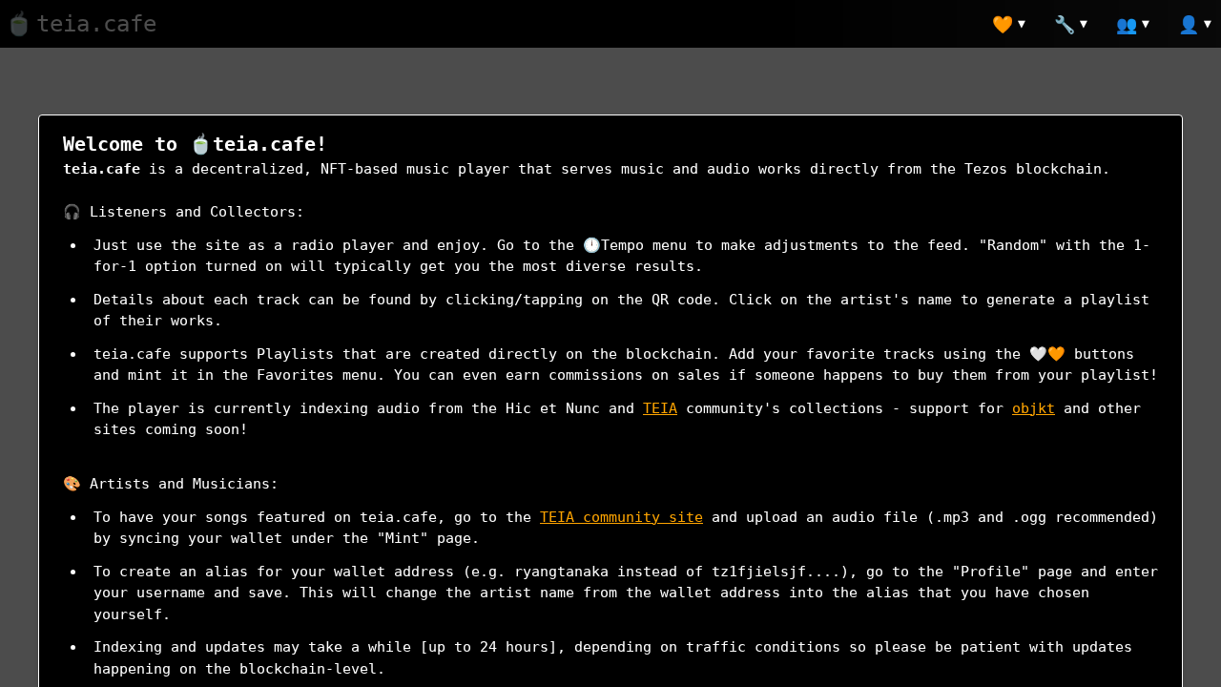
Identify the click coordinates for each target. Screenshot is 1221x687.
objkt (1033, 408)
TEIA (660, 408)
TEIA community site (621, 517)
